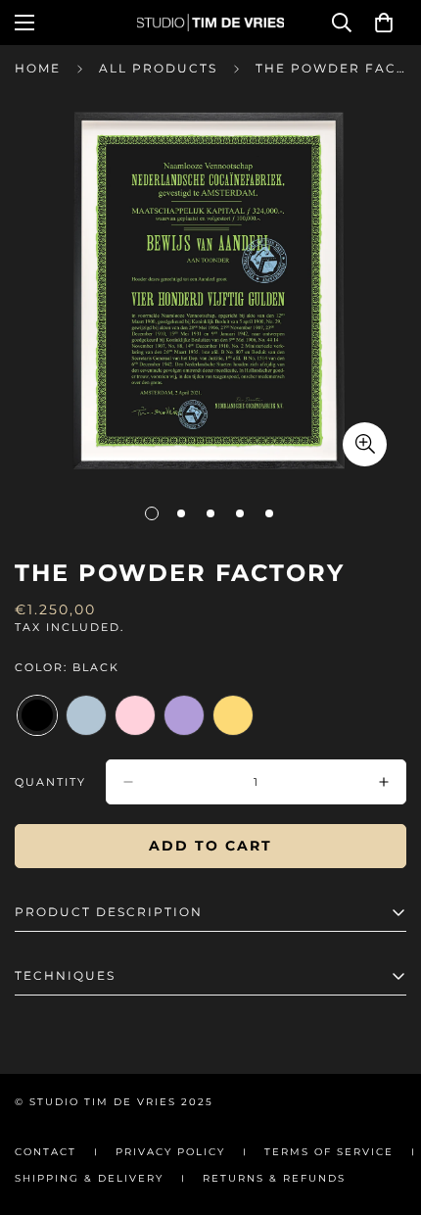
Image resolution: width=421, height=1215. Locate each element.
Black (37, 715)
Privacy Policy (170, 1151)
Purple (184, 715)
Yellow (233, 715)
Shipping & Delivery (89, 1178)
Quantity (50, 782)
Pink (135, 715)
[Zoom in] (365, 444)
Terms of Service (329, 1151)
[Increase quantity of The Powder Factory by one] (383, 781)
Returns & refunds (274, 1178)
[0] (383, 22)
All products (158, 68)
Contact (45, 1151)
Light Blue (86, 715)
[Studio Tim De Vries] (210, 22)
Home (38, 68)
